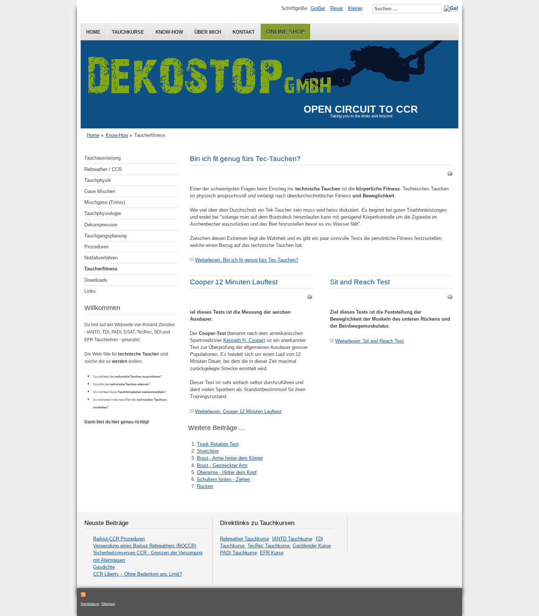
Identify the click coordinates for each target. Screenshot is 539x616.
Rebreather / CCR (103, 169)
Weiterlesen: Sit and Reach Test (369, 341)
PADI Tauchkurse (238, 552)
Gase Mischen (99, 191)
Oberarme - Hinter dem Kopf (227, 472)
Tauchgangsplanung (105, 235)
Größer (318, 8)
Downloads (95, 280)
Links (90, 291)
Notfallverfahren (101, 257)
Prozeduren (96, 246)
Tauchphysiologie (102, 213)
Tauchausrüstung (102, 158)
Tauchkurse (128, 32)
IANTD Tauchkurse (292, 539)
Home (93, 32)
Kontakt (243, 32)
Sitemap (108, 604)
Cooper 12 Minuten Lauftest (234, 282)
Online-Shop (285, 32)
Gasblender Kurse (312, 545)
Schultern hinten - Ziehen (223, 479)
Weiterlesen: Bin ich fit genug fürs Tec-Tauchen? (246, 260)
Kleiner (355, 8)
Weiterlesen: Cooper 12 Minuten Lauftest (238, 411)
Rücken (205, 486)
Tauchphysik (97, 180)
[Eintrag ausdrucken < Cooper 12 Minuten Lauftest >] (309, 298)
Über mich (207, 32)
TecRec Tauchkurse (269, 545)
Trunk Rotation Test (218, 444)
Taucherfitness (100, 268)
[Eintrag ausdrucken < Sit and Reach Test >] (450, 298)
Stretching (208, 451)
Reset (336, 8)
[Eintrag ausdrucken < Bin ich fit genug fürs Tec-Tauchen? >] (450, 175)
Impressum (90, 604)
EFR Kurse (271, 552)
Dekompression (100, 224)
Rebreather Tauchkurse (244, 539)
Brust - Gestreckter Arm (222, 465)
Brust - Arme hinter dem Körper (230, 458)
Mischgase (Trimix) (104, 202)
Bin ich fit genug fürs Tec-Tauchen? (245, 159)
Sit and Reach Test (360, 282)
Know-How (169, 32)
